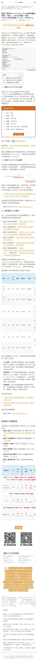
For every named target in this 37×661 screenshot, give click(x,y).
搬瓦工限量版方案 (23, 590)
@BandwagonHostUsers (9, 562)
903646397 (16, 266)
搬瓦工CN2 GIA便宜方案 (24, 576)
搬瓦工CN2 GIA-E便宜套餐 (24, 573)
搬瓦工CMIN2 (28, 568)
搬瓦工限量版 (12, 590)
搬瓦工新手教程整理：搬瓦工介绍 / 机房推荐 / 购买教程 (19, 433)
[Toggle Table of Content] (19, 75)
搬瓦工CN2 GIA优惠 (11, 576)
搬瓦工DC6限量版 (28, 582)
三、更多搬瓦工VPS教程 (11, 82)
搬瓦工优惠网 (18, 2)
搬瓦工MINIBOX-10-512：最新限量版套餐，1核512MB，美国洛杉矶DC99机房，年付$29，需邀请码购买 (28, 601)
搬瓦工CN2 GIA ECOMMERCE (23, 571)
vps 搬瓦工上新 (13, 568)
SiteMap (6, 657)
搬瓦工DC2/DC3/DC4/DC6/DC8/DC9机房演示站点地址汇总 (18, 250)
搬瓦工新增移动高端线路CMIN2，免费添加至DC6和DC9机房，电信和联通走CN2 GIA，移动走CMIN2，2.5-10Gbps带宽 (9, 601)
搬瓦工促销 (17, 587)
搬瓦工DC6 (6, 582)
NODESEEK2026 (20, 141)
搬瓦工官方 (23, 33)
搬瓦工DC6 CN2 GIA (16, 582)
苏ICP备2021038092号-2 (26, 657)
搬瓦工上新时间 (9, 584)
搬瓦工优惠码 (18, 584)
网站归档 (11, 657)
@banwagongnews (23, 562)
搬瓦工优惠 (19, 6)
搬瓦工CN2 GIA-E (10, 573)
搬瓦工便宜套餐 (28, 584)
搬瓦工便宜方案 (8, 587)
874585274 (15, 156)
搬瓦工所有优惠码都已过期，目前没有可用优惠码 (18, 639)
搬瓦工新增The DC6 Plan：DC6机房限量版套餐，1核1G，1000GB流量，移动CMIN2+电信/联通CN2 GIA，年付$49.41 (18, 15)
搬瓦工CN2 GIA (9, 571)
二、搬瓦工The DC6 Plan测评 (13, 80)
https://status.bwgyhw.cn (19, 413)
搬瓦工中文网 (8, 33)
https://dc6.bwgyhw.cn (25, 207)
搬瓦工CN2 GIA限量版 (25, 579)
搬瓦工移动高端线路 (27, 587)
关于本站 (17, 657)
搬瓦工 (3, 20)
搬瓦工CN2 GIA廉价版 (11, 579)
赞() (19, 527)
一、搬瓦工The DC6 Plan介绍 (13, 78)
